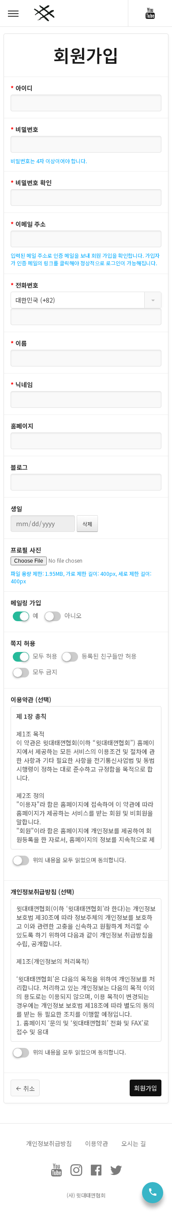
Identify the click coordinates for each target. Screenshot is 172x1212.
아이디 (22, 88)
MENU (13, 13)
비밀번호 (24, 129)
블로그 (19, 467)
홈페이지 (22, 425)
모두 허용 (44, 656)
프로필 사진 (26, 550)
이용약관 (96, 1143)
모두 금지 (44, 671)
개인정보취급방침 (49, 1143)
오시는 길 (133, 1143)
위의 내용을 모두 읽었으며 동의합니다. (78, 860)
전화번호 (24, 285)
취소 (28, 1088)
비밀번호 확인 (31, 182)
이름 (19, 343)
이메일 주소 (28, 224)
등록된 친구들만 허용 (108, 656)
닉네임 (22, 384)
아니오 (72, 615)
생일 (16, 508)
